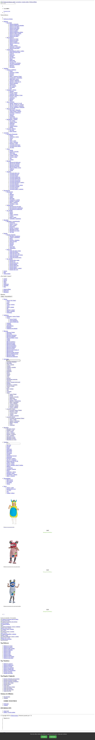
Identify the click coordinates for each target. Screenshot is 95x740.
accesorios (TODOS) (11, 362)
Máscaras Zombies (11, 344)
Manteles (12, 194)
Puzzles (11, 245)
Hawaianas (12, 67)
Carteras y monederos (15, 237)
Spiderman (12, 123)
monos (8, 372)
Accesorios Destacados (12, 134)
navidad (8, 454)
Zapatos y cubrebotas (14, 421)
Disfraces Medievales (9, 669)
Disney (8, 470)
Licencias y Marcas (11, 128)
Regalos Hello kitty (14, 265)
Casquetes (9, 324)
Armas (8, 149)
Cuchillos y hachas (14, 405)
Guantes (8, 366)
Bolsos (11, 238)
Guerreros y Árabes (14, 72)
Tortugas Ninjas (13, 122)
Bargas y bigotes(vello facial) (13, 382)
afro (7, 308)
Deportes (12, 91)
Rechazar (53, 736)
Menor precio (10, 479)
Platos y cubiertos (14, 202)
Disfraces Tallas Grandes (15, 33)
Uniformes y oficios (11, 472)
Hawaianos (9, 453)
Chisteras (9, 323)
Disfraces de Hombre (14, 34)
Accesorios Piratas (14, 175)
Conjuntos (9, 391)
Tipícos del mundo (11, 108)
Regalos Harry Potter (8, 683)
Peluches (12, 244)
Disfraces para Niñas (14, 28)
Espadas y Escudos (14, 151)
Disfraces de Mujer (14, 36)
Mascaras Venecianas (11, 335)
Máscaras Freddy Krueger (13, 352)
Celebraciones (10, 49)
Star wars (9, 445)
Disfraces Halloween (14, 43)
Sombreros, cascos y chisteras (6, 627)
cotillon (11, 197)
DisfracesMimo (7, 289)
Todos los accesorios (4, 640)
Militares (9, 466)
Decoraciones (7, 190)
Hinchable (12, 198)
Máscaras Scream (11, 348)
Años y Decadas (10, 102)
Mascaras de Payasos (14, 166)
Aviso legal (6, 711)
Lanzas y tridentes (14, 407)
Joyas (8, 376)
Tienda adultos (7, 273)
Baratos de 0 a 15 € (11, 489)
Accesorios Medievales (15, 178)
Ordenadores (13, 248)
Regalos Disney (13, 267)
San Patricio (12, 57)
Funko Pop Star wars (14, 253)
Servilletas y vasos (14, 204)
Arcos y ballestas (13, 403)
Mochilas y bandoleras (15, 236)
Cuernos (11, 159)
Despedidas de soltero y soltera (17, 51)
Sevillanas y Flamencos (15, 112)
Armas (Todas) (13, 394)
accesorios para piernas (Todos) (17, 418)
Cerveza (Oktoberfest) (15, 64)
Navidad (12, 56)
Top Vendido (10, 210)
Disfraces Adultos (14, 30)
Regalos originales (8, 671)
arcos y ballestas (13, 154)
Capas (8, 387)
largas (8, 303)
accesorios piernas (11, 417)
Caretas (11, 170)
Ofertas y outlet (10, 487)
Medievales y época (14, 79)
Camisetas (9, 370)
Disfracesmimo (14, 715)
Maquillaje (6, 220)
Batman (11, 127)
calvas (8, 305)
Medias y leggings (14, 422)
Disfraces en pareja (14, 40)
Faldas (11, 423)
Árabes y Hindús (10, 462)
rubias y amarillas (11, 311)
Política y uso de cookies (9, 712)
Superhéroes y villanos (12, 474)
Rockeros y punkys (11, 458)
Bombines (9, 327)
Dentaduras (12, 226)
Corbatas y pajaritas (11, 367)
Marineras (12, 65)
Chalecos (9, 368)
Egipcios (12, 75)
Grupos (5, 271)
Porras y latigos (13, 399)
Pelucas (11, 135)
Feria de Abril (13, 61)
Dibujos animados (14, 83)
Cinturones (12, 425)
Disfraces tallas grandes (9, 648)
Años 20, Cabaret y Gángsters (17, 106)
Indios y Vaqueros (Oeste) (16, 76)
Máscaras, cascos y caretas (5, 637)
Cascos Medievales (14, 321)
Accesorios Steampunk (15, 181)
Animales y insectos (11, 469)
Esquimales (12, 116)
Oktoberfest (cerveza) (12, 455)
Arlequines (12, 98)
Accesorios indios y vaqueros (16, 189)
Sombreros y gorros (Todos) (13, 316)
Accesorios (6, 132)
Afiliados (6, 698)
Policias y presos (10, 463)
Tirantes (8, 374)
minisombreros (10, 325)
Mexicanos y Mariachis (15, 110)
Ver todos (12, 147)
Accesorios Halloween (15, 177)
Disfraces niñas (7, 652)
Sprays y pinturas (11, 433)
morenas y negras (11, 309)
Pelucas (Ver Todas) (11, 300)
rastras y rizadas (10, 307)
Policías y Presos (13, 92)
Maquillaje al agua (11, 437)
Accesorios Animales (14, 186)
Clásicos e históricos (11, 69)
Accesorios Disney (14, 187)
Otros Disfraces (10, 37)
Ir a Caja (8, 11)
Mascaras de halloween (15, 162)
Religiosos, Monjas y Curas (16, 95)
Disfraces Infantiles (14, 24)
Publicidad (6, 703)
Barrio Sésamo (13, 131)
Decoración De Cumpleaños (16, 208)
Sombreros (6, 315)
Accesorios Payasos (14, 174)
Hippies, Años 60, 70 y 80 (16, 103)
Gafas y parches (10, 364)
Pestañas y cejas (10, 430)
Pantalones (9, 371)
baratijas (11, 195)
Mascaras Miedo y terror (15, 167)
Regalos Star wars (14, 269)
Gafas (11, 139)
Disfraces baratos (14, 41)
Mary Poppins (13, 85)
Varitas (8, 375)
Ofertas (11, 44)
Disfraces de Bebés (14, 29)
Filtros (2, 296)
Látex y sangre (13, 225)
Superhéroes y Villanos (12, 119)
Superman (12, 124)
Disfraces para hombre (9, 656)
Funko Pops (6, 685)
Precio (5, 486)
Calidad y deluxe (13, 45)
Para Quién (9, 22)
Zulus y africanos (14, 118)
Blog (5, 272)
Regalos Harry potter (14, 260)
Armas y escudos (4, 632)
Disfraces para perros (14, 48)
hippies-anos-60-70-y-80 (12, 461)
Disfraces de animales (9, 667)
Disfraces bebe (7, 654)
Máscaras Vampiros (11, 347)
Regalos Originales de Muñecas (11, 681)
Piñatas (11, 213)
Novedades (9, 482)
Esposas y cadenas (14, 406)
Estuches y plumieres (14, 240)
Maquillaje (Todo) (11, 429)
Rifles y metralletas (14, 402)
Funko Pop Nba (7, 691)
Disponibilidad (7, 478)
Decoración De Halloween (16, 209)
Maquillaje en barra (14, 229)
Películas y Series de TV (15, 81)
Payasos (8, 446)
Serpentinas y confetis (15, 199)
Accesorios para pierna (15, 144)
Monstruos (6, 292)
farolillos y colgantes (14, 201)
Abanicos (9, 380)
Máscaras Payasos (11, 343)
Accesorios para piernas (5, 623)
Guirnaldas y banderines (15, 218)
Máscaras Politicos (11, 341)
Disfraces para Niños (14, 26)
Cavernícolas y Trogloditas (16, 77)
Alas (11, 158)
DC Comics (12, 120)
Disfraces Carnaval (8, 663)
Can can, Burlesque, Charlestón (17, 107)
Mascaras (9, 161)
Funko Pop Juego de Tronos (16, 254)
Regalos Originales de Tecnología (11, 678)
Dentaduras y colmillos (12, 384)
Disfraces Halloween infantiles (17, 25)
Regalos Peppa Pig (14, 263)
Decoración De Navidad (15, 206)
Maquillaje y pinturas (4, 635)
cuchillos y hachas (14, 155)
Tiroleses (12, 115)
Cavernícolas (10, 467)
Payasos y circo (13, 96)
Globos (11, 212)
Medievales (12, 60)
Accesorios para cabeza (15, 146)
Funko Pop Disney (14, 252)
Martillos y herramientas (15, 400)
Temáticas (6, 68)
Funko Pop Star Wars (9, 689)
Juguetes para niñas (8, 673)
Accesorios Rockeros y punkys (17, 182)
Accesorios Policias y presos (16, 185)
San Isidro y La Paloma (15, 63)
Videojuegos (12, 84)
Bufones (11, 99)
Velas (11, 193)
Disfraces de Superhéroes (9, 670)
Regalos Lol (12, 261)
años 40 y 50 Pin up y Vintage (17, 104)
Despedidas (9, 450)
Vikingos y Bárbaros (14, 80)
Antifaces (12, 169)
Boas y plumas (10, 388)
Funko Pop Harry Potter (15, 250)
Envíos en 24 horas (8, 19)
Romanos (12, 73)
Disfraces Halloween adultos (16, 32)
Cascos (11, 138)
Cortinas (11, 216)
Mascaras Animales (11, 336)
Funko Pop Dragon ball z (15, 257)
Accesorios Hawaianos (15, 179)
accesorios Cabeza (11, 409)
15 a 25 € (9, 490)
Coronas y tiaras (13, 157)
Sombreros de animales (12, 328)
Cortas (8, 301)
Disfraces (6, 21)
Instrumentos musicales (12, 379)
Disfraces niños (7, 651)
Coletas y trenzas (10, 304)
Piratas (11, 59)
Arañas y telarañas (14, 214)
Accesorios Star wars (14, 173)
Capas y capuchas (14, 142)
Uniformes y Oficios (11, 89)
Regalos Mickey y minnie (16, 268)
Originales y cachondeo (15, 47)
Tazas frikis (12, 246)
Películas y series (10, 473)
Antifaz (8, 339)
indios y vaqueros (11, 476)
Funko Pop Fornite (14, 256)
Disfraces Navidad (8, 666)
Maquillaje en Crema (14, 230)
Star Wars (12, 130)
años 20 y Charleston (11, 459)
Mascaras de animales (15, 163)
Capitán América (13, 126)
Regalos (5, 233)
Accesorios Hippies (14, 183)
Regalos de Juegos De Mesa (10, 680)
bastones (9, 378)
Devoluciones (7, 696)
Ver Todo (12, 232)
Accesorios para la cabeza (5, 620)
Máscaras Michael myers (12, 353)
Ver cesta (5, 11)
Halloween (12, 55)
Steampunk (9, 457)
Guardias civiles (13, 94)
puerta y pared (13, 217)
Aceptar (44, 736)
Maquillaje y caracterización (13, 221)
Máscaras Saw (10, 351)
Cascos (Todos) (13, 319)
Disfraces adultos (8, 655)
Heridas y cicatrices (14, 228)
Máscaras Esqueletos (11, 345)
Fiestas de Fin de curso (15, 52)
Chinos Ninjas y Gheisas (15, 111)
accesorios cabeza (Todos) (16, 410)
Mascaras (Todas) (11, 332)
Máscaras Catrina (11, 355)
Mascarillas (9, 333)
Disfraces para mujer (8, 658)
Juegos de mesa (13, 241)
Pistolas (11, 150)
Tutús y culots (13, 140)
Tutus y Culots (13, 419)
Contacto (6, 705)
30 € (8, 491)
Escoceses (12, 114)
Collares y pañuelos (14, 415)
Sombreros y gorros (14, 136)
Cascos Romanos (14, 320)
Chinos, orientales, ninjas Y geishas (15, 465)
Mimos (11, 100)
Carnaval (12, 53)
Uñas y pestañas (10, 435)
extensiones (9, 312)
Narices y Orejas (13, 224)
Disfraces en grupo (14, 39)
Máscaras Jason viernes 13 (13, 349)
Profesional (12, 222)
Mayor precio (10, 481)
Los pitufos (12, 87)
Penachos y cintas (14, 143)
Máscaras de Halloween (12, 356)
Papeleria (12, 242)
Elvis (11, 88)
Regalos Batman (13, 264)
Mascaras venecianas (14, 165)
